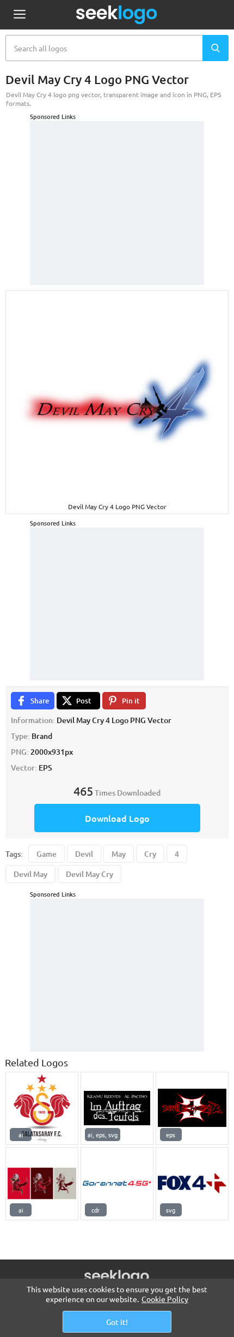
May (119, 854)
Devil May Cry (89, 874)
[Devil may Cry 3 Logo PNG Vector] (192, 1108)
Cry (150, 854)
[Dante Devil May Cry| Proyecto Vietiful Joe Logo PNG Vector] (41, 1183)
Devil (84, 854)
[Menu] (19, 15)
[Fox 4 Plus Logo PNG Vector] (192, 1183)
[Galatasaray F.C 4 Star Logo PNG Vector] (41, 1108)
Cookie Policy (164, 1299)
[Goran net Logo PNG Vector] (117, 1183)
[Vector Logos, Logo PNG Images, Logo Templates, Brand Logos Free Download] (117, 14)
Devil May (30, 874)
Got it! (117, 1322)
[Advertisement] (117, 189)
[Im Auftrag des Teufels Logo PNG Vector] (117, 1108)
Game (46, 854)
